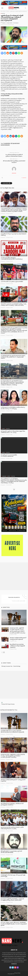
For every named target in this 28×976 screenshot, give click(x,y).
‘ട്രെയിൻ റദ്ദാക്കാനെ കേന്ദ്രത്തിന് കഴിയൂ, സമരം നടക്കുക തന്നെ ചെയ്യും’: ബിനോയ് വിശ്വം (13, 304)
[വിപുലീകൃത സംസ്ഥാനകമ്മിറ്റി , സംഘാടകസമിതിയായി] (14, 445)
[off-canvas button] (2, 8)
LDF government (15, 143)
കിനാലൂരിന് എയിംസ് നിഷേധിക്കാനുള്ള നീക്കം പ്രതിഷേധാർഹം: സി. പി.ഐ (13, 431)
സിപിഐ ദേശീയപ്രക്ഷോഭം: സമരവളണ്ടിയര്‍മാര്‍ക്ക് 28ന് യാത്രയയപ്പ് (12, 258)
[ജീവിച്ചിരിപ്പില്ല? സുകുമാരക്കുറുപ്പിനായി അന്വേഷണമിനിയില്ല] (14, 841)
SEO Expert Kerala (10, 704)
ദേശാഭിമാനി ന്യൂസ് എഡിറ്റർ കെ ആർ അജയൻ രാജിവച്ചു (13, 234)
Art (3, 404)
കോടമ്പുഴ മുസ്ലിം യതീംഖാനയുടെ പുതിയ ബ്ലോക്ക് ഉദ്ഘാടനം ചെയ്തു (12, 827)
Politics (3, 13)
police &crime (13, 848)
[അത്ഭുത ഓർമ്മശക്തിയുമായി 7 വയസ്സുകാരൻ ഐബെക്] (5, 639)
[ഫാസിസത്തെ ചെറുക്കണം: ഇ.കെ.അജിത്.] (14, 272)
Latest (3, 206)
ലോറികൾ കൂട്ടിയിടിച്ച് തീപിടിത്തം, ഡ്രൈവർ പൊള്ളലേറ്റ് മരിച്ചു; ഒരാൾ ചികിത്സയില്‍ (12, 899)
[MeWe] (16, 53)
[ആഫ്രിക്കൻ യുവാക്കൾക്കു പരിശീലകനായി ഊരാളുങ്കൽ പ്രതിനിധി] (5, 646)
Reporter (4, 22)
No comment (16, 22)
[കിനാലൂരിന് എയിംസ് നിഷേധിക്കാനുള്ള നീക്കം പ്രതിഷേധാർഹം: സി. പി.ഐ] (14, 421)
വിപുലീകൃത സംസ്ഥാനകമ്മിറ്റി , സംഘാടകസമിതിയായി (9, 455)
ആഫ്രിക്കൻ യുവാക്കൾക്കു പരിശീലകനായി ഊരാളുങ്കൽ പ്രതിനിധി (17, 645)
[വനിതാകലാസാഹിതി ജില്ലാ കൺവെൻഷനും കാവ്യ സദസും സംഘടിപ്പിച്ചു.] (14, 398)
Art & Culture (8, 404)
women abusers (5, 145)
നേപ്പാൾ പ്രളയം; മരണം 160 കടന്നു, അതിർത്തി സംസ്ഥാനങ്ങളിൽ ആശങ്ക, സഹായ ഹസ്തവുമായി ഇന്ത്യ (14, 924)
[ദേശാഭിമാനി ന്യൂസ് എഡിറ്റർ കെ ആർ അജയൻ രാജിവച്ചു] (14, 224)
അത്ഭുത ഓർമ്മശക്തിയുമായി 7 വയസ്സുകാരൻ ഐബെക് (18, 638)
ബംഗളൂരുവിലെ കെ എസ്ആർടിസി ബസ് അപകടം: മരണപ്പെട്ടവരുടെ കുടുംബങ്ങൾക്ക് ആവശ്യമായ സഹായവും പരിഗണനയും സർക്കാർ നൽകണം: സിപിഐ (12, 383)
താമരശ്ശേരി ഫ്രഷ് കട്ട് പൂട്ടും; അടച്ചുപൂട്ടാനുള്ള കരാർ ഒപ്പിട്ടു (13, 875)
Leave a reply (6, 183)
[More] (21, 53)
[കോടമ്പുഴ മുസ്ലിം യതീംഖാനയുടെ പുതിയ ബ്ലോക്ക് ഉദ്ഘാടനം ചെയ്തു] (14, 818)
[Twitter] (5, 53)
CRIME (3, 848)
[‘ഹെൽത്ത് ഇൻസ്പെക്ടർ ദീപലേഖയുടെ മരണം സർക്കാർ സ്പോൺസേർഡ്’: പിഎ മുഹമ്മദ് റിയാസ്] (14, 346)
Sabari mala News (10, 618)
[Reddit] (7, 53)
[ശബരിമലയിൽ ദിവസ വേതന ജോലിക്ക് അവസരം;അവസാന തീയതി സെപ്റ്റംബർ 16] (14, 617)
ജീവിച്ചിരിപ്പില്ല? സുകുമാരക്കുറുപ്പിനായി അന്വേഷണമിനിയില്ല (11, 851)
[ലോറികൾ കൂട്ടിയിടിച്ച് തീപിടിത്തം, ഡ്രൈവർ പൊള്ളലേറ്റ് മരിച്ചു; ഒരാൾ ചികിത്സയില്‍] (14, 889)
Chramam (4, 476)
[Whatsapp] (19, 53)
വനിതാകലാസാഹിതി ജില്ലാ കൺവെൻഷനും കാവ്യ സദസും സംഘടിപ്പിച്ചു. (13, 407)
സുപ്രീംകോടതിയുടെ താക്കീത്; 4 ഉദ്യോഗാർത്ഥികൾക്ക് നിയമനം (14, 155)
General (4, 378)
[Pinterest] (13, 53)
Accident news (5, 896)
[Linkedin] (10, 53)
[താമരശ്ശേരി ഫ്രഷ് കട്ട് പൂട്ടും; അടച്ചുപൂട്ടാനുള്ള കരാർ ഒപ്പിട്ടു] (14, 865)
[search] (25, 8)
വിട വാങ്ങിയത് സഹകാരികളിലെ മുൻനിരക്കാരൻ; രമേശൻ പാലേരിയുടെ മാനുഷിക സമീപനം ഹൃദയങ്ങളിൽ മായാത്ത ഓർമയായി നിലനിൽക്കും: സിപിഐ (14, 481)
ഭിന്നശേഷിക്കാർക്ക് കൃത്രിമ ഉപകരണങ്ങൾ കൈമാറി (14, 161)
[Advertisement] (14, 576)
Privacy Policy (17, 973)
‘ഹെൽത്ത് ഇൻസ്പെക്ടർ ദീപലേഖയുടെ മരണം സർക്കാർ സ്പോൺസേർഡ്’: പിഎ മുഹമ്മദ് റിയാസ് (13, 357)
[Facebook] (2, 53)
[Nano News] (14, 8)
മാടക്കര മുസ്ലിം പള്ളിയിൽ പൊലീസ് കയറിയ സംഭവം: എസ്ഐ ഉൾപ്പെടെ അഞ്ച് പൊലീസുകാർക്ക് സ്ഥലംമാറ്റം (17, 630)
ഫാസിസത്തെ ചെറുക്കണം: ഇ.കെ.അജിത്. (12, 281)
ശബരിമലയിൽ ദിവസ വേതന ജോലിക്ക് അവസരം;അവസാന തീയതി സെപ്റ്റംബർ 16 (13, 621)
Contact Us (14, 963)
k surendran (7, 143)
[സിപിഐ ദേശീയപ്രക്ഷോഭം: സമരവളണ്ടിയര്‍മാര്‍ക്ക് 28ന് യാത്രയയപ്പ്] (14, 248)
